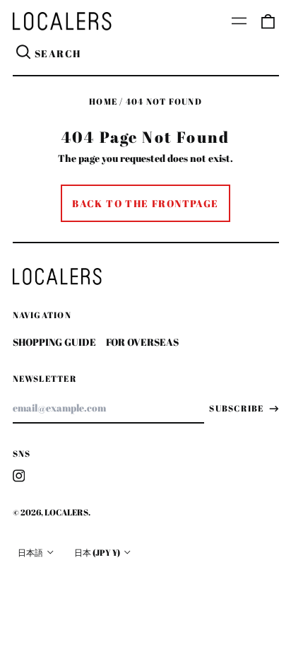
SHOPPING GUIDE (54, 342)
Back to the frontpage (145, 203)
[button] (267, 21)
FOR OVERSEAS (142, 342)
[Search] (24, 53)
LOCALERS (66, 512)
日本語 (31, 553)
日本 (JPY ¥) (97, 553)
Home (103, 101)
